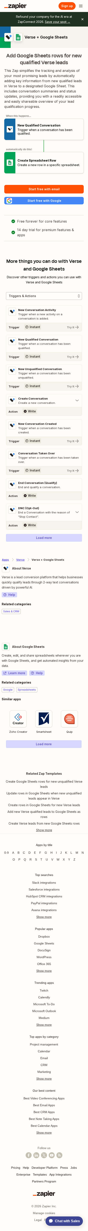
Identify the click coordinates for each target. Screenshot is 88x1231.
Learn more (16, 673)
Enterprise (23, 1174)
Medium (44, 1018)
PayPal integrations (44, 903)
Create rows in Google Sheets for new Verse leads (44, 805)
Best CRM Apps (44, 1112)
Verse (20, 559)
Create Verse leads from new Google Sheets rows (44, 823)
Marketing (44, 1071)
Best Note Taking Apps (44, 1119)
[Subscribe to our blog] (59, 1155)
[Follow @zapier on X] (44, 1155)
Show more (44, 917)
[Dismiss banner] (82, 19)
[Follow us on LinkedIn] (36, 1155)
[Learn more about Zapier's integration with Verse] (6, 568)
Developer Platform (45, 1167)
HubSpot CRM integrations (44, 896)
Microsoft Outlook (44, 1011)
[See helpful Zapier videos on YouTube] (52, 1155)
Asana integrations (44, 910)
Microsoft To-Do (44, 1004)
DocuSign (44, 950)
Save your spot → (57, 22)
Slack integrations (44, 882)
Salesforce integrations (44, 889)
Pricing (15, 1167)
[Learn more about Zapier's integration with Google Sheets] (6, 647)
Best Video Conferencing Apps (44, 1098)
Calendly (44, 997)
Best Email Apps (44, 1105)
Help (11, 594)
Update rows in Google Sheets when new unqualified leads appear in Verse (44, 795)
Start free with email (44, 189)
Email (44, 1058)
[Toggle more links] (44, 830)
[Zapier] (15, 6)
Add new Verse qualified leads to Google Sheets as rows (44, 814)
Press (64, 1167)
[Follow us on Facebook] (29, 1155)
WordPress (44, 957)
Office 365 (44, 964)
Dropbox (44, 936)
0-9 (6, 852)
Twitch (44, 990)
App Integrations (60, 1174)
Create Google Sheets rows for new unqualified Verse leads (44, 784)
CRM (44, 1065)
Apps (5, 559)
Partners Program (44, 1181)
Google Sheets (44, 943)
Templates (40, 1174)
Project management (44, 1044)
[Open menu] (81, 6)
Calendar (44, 1051)
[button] (44, 200)
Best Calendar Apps (44, 1125)
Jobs (73, 1167)
